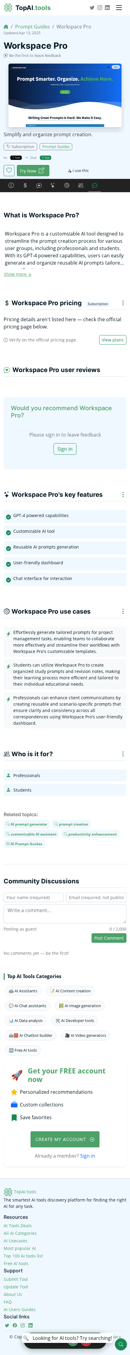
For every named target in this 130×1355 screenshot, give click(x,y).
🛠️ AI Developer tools (74, 1020)
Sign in (65, 449)
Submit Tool (16, 1279)
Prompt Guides (32, 26)
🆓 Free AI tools (23, 1050)
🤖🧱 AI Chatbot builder (30, 1035)
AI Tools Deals (18, 1225)
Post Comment (109, 938)
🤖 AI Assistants (23, 991)
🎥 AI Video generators (85, 1035)
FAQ (8, 1302)
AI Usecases (16, 1241)
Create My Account (61, 1139)
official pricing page (56, 340)
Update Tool (16, 1287)
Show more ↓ (18, 274)
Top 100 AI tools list (23, 1256)
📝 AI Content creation (70, 991)
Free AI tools (16, 1263)
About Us (13, 1294)
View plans (113, 340)
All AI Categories (20, 1233)
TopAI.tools (24, 1192)
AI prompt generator (28, 824)
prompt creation (73, 824)
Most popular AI (20, 1248)
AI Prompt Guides (26, 843)
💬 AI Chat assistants (27, 1005)
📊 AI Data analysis (26, 1020)
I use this (81, 170)
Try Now (28, 171)
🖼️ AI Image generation (80, 1005)
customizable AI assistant (33, 833)
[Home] (6, 26)
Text (17, 157)
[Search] (121, 1344)
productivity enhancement (92, 833)
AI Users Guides (20, 1309)
